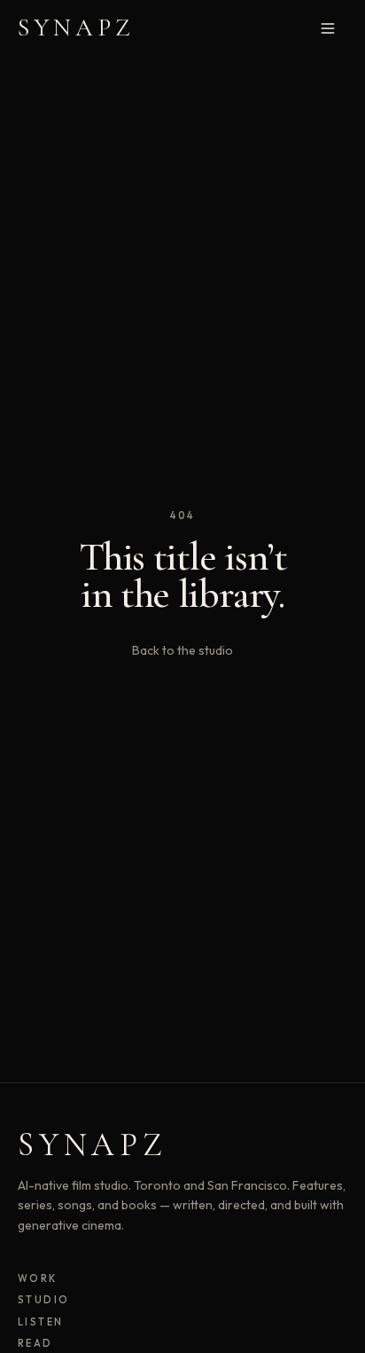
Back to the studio (182, 650)
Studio (44, 1300)
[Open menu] (327, 28)
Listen (41, 1322)
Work (38, 1278)
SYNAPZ (76, 27)
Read (35, 1343)
